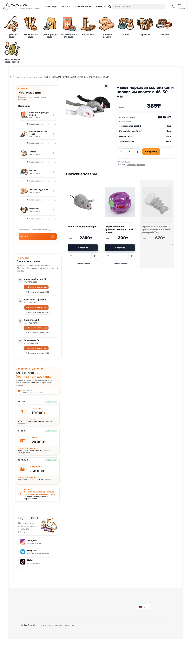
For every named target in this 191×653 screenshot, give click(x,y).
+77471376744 (31, 343)
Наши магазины (83, 6)
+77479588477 (31, 302)
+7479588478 (31, 282)
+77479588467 (31, 323)
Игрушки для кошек (32, 77)
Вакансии (101, 6)
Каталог (66, 6)
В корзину (151, 151)
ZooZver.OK (30, 625)
